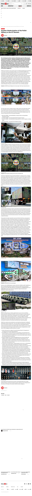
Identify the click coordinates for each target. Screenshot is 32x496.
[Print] (1, 13)
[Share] (1, 17)
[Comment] (1, 11)
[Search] (22, 4)
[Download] (1, 15)
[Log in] (26, 3)
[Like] (1, 9)
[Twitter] (26, 484)
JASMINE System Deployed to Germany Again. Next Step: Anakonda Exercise (17, 85)
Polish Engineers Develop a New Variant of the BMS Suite (14, 173)
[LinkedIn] (28, 484)
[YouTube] (30, 484)
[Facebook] (25, 484)
